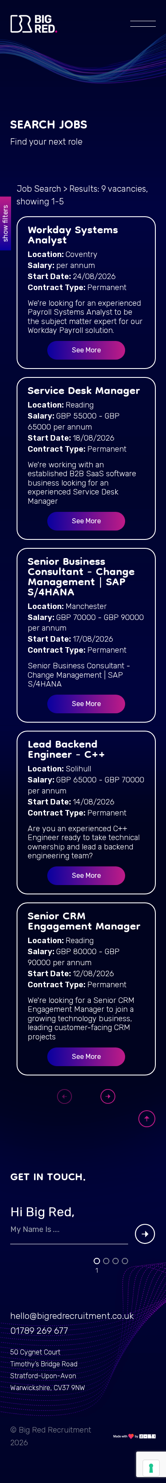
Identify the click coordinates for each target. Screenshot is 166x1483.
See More (86, 350)
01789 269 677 (39, 1330)
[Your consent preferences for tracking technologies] (151, 1468)
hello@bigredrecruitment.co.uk (72, 1315)
